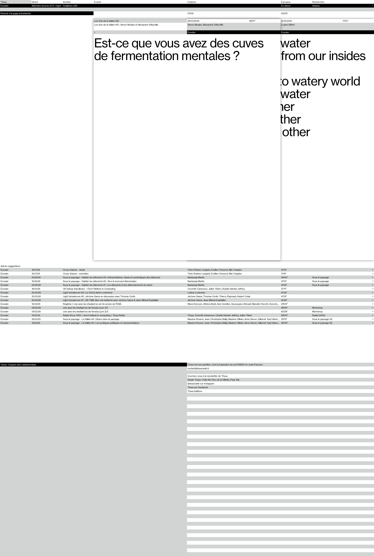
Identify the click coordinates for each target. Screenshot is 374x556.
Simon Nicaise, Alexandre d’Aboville (205, 24)
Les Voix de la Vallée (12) (106, 21)
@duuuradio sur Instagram (201, 383)
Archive (67, 2)
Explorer (192, 2)
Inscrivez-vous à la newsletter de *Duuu (207, 376)
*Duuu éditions (195, 391)
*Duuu (4, 2)
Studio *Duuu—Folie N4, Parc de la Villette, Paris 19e (213, 379)
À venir (97, 2)
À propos (285, 2)
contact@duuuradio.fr (198, 368)
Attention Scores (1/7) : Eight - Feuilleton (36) (54, 5)
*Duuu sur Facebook (198, 387)
